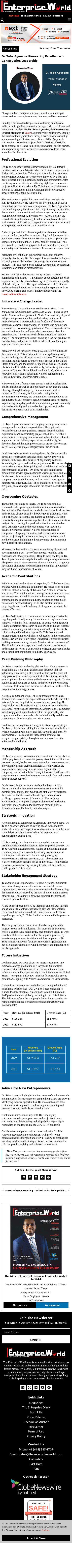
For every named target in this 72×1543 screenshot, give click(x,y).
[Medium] (69, 477)
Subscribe (58, 15)
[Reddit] (69, 490)
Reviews (47, 15)
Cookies (45, 1529)
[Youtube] (69, 484)
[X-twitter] (69, 471)
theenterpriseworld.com (39, 1513)
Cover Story (10, 48)
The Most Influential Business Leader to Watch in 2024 (36, 1277)
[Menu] (69, 20)
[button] (23, 1177)
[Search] (2, 20)
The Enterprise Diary (31, 15)
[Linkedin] (69, 465)
